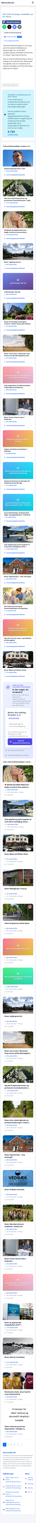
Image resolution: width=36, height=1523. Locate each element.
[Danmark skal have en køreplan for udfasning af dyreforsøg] (18, 477)
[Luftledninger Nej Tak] (18, 286)
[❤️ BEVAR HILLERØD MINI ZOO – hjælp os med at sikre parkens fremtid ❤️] (18, 226)
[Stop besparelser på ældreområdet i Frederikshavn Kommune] (18, 381)
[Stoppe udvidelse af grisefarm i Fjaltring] (18, 445)
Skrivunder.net (7, 3)
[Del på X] (9, 27)
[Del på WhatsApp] (4, 27)
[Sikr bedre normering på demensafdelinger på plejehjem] (18, 602)
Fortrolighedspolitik (11, 41)
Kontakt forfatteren (11, 85)
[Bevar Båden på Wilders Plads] (18, 665)
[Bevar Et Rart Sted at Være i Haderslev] (18, 413)
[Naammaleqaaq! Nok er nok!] (18, 163)
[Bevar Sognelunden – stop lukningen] (18, 571)
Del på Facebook (13, 22)
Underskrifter (13, 37)
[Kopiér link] (19, 27)
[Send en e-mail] (14, 27)
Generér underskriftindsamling (21, 742)
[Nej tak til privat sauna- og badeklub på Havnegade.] (18, 634)
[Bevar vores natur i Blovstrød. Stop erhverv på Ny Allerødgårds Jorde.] (18, 349)
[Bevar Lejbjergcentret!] (18, 257)
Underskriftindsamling (12, 33)
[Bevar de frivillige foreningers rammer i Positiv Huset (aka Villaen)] (18, 317)
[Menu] (33, 3)
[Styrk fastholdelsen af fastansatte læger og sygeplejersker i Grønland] (18, 508)
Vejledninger (8, 1474)
